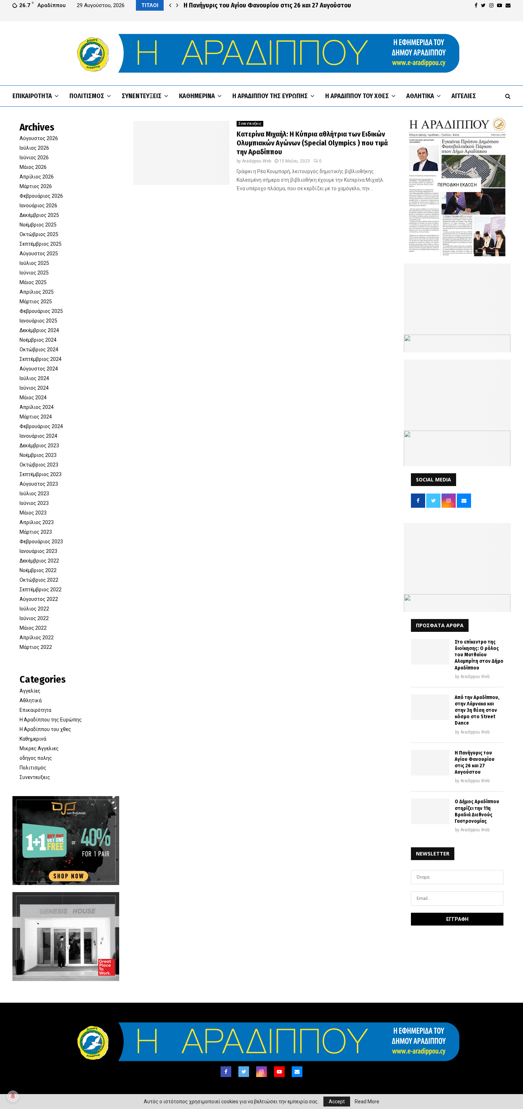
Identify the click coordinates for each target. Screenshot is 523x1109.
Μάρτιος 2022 (36, 647)
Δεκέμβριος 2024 (39, 330)
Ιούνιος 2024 (34, 388)
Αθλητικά (420, 96)
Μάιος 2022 (33, 628)
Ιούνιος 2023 (34, 503)
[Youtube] (279, 1071)
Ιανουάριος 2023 (38, 551)
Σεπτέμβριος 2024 (41, 359)
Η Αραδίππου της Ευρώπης (270, 96)
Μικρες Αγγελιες (39, 748)
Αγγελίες (463, 96)
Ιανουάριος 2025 (38, 321)
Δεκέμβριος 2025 (39, 215)
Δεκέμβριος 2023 (39, 445)
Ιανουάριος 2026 (38, 205)
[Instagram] (261, 1071)
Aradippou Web (256, 161)
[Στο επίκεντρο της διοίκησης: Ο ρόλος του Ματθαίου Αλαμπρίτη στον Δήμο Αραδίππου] (430, 652)
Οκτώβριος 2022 (39, 580)
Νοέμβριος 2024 (38, 340)
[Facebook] (226, 1071)
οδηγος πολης (36, 758)
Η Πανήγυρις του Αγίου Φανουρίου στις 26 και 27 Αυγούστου (267, 5)
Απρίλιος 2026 (37, 177)
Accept (337, 1101)
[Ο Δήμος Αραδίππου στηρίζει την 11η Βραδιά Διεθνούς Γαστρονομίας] (430, 811)
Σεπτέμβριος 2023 (41, 474)
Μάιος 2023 (33, 513)
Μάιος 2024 (33, 397)
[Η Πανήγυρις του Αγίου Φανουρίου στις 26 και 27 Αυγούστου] (430, 762)
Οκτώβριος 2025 (39, 234)
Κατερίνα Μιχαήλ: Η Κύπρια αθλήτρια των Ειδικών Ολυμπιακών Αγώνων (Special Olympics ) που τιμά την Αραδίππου (312, 143)
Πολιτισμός (86, 96)
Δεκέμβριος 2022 (39, 561)
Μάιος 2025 (33, 282)
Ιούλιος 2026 (34, 148)
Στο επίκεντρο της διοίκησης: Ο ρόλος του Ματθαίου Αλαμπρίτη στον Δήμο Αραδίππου (479, 655)
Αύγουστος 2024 (39, 369)
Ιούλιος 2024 (34, 378)
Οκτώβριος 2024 (39, 349)
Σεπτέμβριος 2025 (41, 244)
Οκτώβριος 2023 (39, 465)
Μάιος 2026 (33, 167)
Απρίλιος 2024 (37, 407)
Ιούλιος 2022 (34, 609)
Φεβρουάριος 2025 (41, 311)
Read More (367, 1101)
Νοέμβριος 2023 (38, 455)
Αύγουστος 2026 (39, 138)
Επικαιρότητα (32, 96)
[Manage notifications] (13, 1096)
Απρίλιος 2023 (37, 522)
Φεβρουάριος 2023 (41, 541)
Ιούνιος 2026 (34, 157)
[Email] (297, 1071)
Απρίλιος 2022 (37, 637)
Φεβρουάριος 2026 (41, 196)
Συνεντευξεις (142, 96)
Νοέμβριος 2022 (38, 570)
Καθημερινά (197, 96)
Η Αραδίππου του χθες (357, 96)
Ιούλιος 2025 (34, 263)
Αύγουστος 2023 (39, 484)
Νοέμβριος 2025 (38, 225)
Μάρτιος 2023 (36, 532)
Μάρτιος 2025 (36, 301)
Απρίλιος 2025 (37, 292)
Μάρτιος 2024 (36, 417)
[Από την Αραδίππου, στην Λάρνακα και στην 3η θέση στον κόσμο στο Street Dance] (430, 707)
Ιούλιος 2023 (34, 493)
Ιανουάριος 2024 (38, 436)
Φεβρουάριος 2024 (41, 426)
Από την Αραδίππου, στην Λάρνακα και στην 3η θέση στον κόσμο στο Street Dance (477, 710)
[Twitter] (243, 1071)
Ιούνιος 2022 (34, 618)
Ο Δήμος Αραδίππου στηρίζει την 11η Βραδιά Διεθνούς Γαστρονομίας (477, 811)
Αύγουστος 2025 (39, 253)
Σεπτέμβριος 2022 (41, 589)
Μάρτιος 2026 (36, 186)
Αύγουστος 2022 (39, 599)
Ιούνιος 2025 (34, 273)
